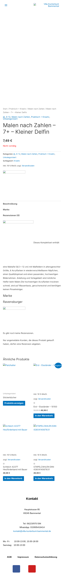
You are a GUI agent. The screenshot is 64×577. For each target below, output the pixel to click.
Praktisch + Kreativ (17, 109)
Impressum (23, 557)
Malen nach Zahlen (36, 109)
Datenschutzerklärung (46, 557)
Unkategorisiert (10, 119)
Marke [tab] (6, 209)
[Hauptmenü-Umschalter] (6, 5)
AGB (9, 557)
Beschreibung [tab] (10, 204)
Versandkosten (28, 166)
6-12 (8, 117)
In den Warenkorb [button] (44, 415)
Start (5, 109)
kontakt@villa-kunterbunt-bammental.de (32, 531)
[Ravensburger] (14, 182)
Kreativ (17, 161)
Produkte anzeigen (14, 403)
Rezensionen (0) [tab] (11, 215)
